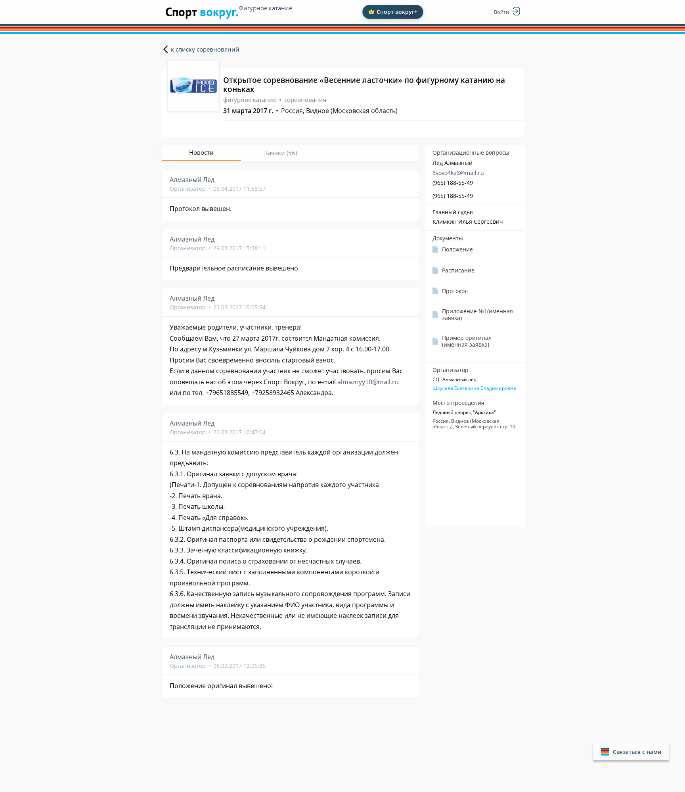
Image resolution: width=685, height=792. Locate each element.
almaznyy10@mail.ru (368, 382)
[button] (631, 751)
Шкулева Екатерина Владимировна (474, 388)
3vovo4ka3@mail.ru (458, 172)
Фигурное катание (265, 8)
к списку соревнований (205, 49)
